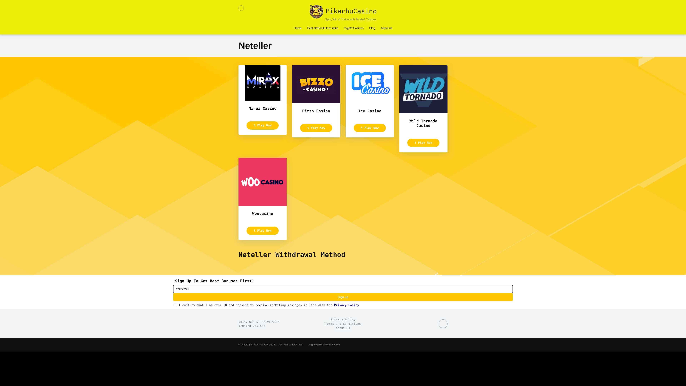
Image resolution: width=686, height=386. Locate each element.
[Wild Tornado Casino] (423, 112)
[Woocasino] (262, 205)
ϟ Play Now (263, 125)
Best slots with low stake (322, 28)
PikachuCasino (351, 9)
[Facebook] (241, 8)
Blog (372, 28)
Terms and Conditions (343, 323)
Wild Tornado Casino (423, 123)
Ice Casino (369, 111)
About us (386, 28)
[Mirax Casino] (262, 100)
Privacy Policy (346, 305)
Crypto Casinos (354, 28)
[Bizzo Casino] (316, 102)
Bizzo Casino (316, 111)
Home (298, 28)
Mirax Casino (263, 108)
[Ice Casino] (370, 102)
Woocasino (262, 213)
